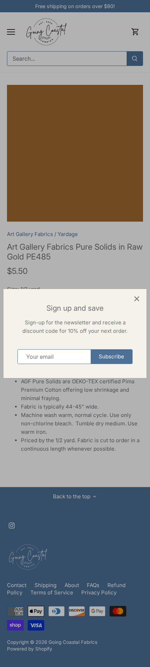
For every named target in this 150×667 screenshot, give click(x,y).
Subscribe (111, 356)
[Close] (136, 298)
